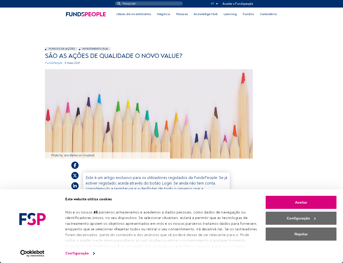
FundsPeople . (54, 63)
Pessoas (182, 14)
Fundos (248, 14)
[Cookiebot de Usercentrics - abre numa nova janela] (32, 253)
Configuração (77, 253)
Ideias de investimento (134, 14)
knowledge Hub (206, 14)
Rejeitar (301, 234)
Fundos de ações (62, 48)
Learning (230, 14)
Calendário (268, 14)
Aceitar (301, 202)
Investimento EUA (95, 48)
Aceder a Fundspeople (237, 4)
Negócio (163, 14)
